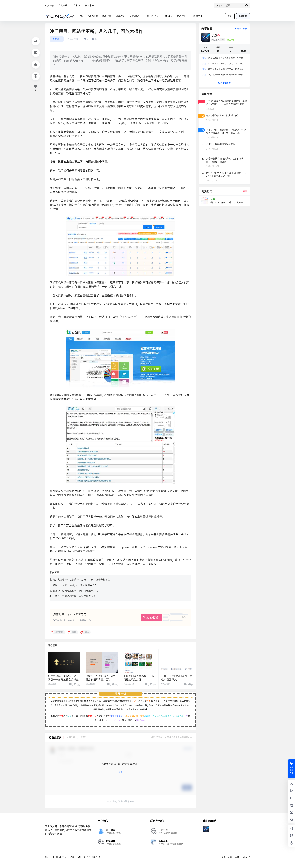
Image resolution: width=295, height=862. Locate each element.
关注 (239, 28)
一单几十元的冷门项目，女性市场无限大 (74, 596)
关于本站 (89, 5)
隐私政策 (62, 5)
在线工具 (181, 16)
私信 (245, 28)
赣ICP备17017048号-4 (89, 856)
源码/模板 (134, 16)
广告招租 (76, 5)
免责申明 (49, 5)
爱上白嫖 (151, 16)
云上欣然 (69, 856)
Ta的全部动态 (224, 83)
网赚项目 (57, 38)
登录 (230, 16)
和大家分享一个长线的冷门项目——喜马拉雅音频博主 (81, 579)
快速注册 (243, 16)
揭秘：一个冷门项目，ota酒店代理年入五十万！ (78, 585)
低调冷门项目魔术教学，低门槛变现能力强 (75, 590)
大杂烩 (166, 16)
